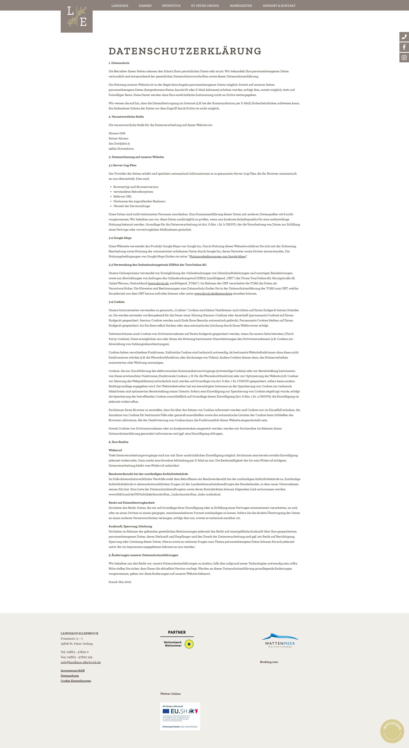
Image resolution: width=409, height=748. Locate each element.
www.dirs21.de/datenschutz (213, 293)
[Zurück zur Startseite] (77, 16)
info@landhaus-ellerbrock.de (81, 662)
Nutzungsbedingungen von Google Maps (217, 256)
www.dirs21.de (159, 283)
